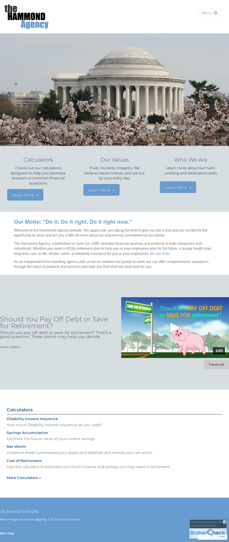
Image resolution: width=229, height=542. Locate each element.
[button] (209, 13)
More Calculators (24, 478)
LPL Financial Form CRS (19, 511)
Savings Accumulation (27, 433)
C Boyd (53, 519)
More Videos (11, 347)
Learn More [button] (23, 195)
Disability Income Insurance (32, 419)
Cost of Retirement (24, 461)
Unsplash (73, 519)
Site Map (7, 533)
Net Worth (16, 446)
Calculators (20, 409)
